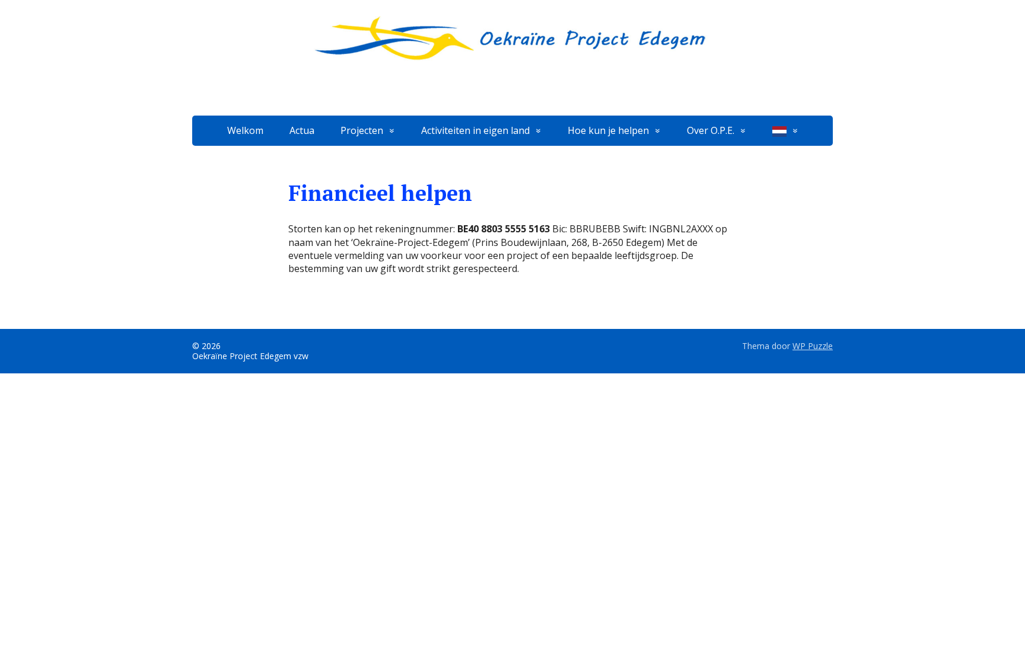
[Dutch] (785, 131)
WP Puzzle (812, 345)
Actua (301, 130)
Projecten (361, 130)
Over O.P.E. (710, 130)
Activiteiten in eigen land (475, 130)
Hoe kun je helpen (608, 130)
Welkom (245, 130)
